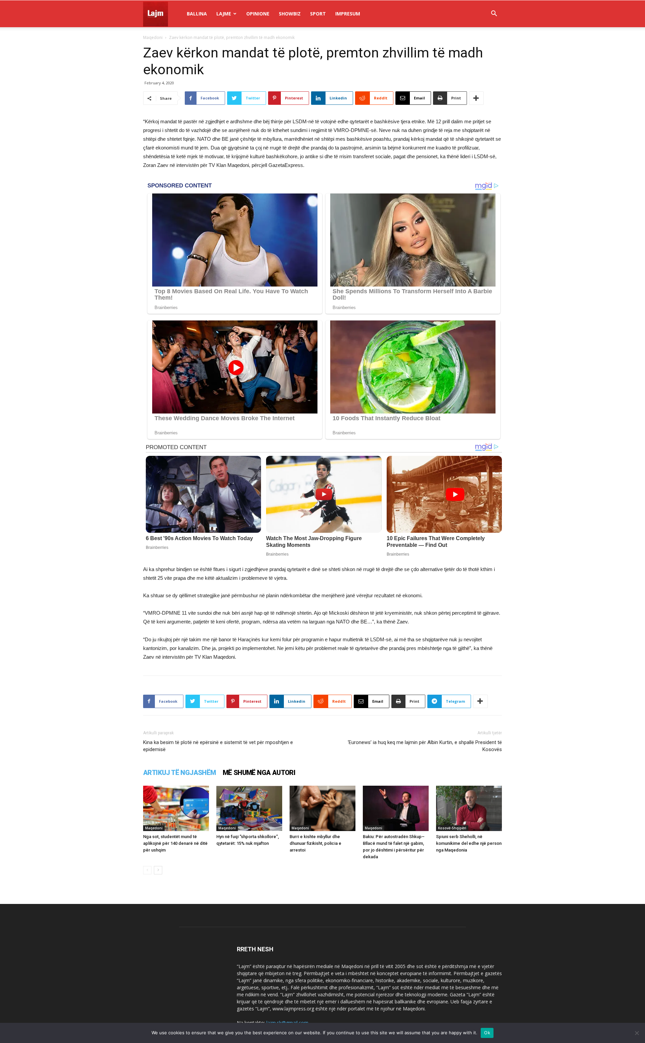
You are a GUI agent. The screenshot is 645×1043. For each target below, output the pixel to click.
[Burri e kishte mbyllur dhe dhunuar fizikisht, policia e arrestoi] (322, 808)
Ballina (197, 13)
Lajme (223, 13)
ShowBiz (290, 13)
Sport (318, 13)
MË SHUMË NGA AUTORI (259, 773)
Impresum (347, 13)
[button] (494, 14)
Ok (487, 1032)
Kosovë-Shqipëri (452, 828)
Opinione (257, 13)
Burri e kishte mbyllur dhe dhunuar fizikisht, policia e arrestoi (315, 843)
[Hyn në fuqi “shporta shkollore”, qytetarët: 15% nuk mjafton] (249, 808)
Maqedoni (153, 37)
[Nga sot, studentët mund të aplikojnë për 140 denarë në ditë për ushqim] (176, 808)
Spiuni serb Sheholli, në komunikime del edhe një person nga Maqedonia (469, 843)
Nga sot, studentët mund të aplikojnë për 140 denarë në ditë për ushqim (175, 843)
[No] (636, 1033)
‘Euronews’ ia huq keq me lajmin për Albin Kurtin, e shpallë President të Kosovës (425, 745)
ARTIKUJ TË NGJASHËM (179, 773)
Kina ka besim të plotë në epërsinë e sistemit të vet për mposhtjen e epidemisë (218, 745)
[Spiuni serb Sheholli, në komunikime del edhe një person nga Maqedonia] (469, 808)
